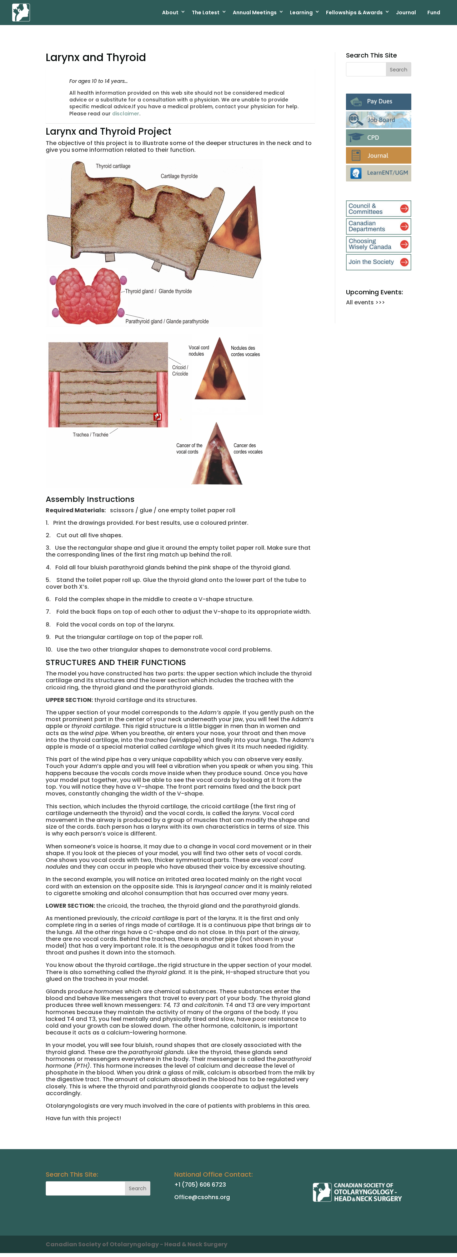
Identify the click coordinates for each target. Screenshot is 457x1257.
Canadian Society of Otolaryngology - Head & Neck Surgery (136, 1244)
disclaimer (125, 113)
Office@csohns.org (202, 1197)
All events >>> (365, 302)
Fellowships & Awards (354, 12)
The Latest (206, 12)
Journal (406, 12)
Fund (433, 12)
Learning (301, 12)
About (170, 12)
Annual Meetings (255, 12)
